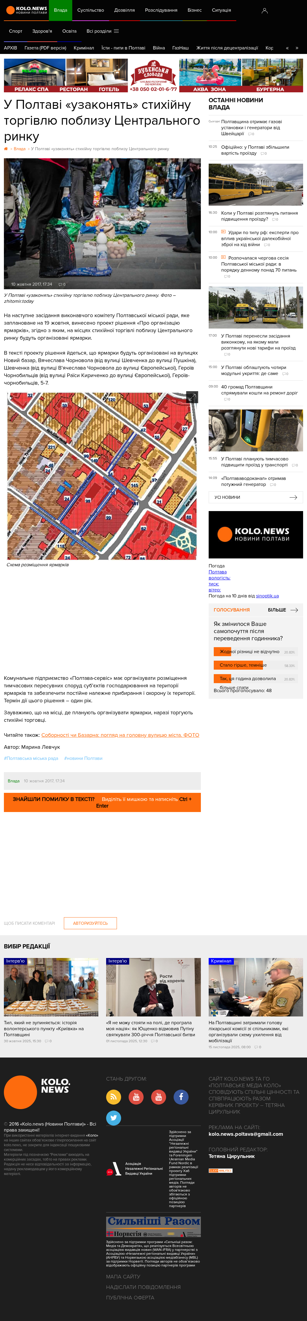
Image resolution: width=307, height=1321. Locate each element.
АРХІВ (10, 48)
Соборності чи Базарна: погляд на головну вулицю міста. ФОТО (120, 735)
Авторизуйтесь (90, 923)
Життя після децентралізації (227, 48)
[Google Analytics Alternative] (221, 1171)
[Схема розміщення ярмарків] (102, 559)
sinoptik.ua (267, 596)
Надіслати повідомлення (143, 1287)
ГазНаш (180, 48)
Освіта (69, 31)
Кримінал (84, 48)
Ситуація (221, 10)
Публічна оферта (130, 1297)
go (297, 48)
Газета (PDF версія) (45, 48)
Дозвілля (124, 10)
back (287, 48)
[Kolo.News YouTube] (256, 534)
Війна (159, 48)
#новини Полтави (83, 758)
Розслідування (161, 10)
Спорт (15, 31)
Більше (277, 610)
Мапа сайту (123, 1276)
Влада (60, 10)
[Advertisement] (102, 620)
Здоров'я (42, 31)
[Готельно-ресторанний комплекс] (153, 75)
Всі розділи (100, 31)
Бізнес (195, 10)
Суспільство (90, 10)
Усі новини (227, 497)
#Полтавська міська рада (31, 758)
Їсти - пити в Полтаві (123, 48)
